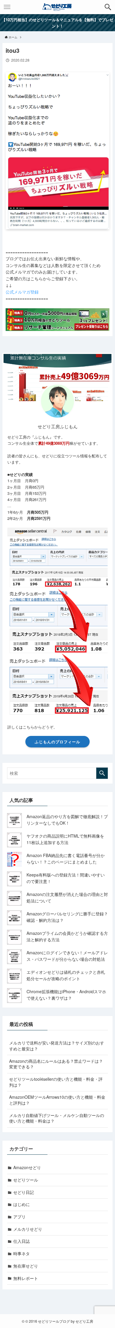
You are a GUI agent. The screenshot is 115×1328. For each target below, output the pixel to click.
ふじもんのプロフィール (57, 741)
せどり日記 (23, 1192)
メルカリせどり (27, 1229)
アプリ (19, 1217)
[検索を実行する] (102, 773)
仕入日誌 (21, 1241)
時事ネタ (21, 1253)
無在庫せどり (25, 1266)
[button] (108, 7)
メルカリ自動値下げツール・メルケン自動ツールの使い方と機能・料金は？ (56, 1118)
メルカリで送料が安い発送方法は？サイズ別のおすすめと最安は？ (56, 1046)
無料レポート (25, 1278)
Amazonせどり (27, 1167)
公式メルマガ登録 (22, 292)
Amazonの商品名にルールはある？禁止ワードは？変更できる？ (56, 1064)
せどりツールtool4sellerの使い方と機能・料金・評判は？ (56, 1082)
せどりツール (25, 1180)
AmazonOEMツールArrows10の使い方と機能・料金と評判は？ (57, 1100)
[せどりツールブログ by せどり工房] (57, 7)
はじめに (21, 1204)
